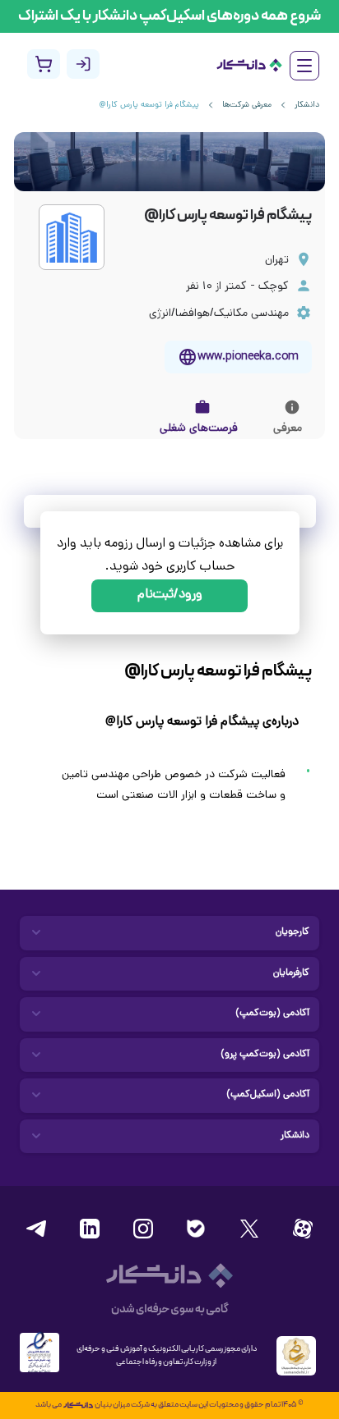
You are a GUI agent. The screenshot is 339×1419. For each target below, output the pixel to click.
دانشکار (307, 105)
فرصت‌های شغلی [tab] (199, 428)
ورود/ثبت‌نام (169, 595)
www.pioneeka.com (248, 357)
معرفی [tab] (287, 428)
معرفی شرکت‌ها (247, 105)
